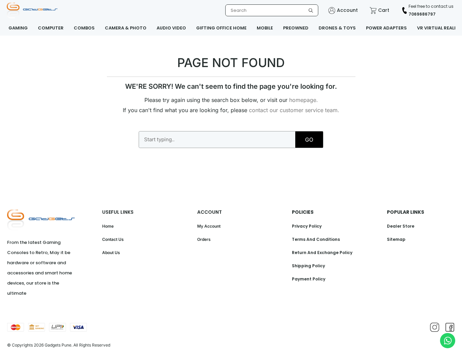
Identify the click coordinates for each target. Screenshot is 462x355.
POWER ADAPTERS (386, 28)
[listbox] (271, 10)
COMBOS (84, 28)
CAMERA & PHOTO (125, 28)
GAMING (18, 28)
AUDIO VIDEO (171, 28)
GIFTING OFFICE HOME (221, 28)
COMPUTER (51, 28)
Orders (204, 239)
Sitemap (396, 239)
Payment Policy (308, 279)
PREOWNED (295, 28)
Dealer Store (400, 226)
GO (309, 139)
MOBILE (265, 28)
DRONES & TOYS (337, 28)
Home (108, 226)
